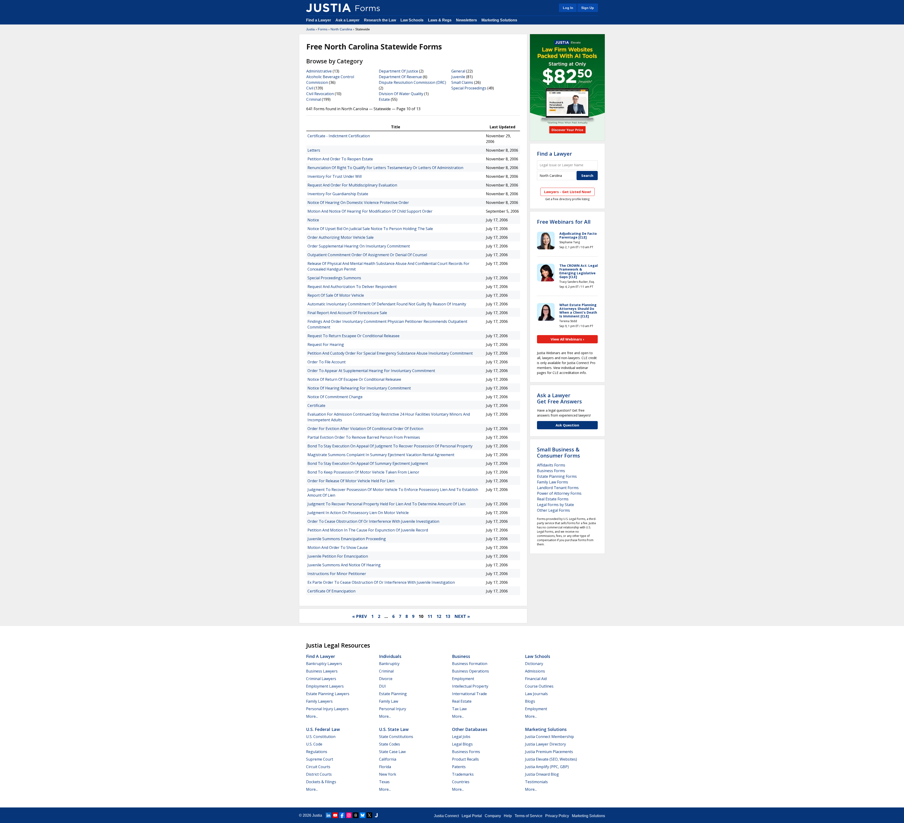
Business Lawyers (322, 671)
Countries (460, 781)
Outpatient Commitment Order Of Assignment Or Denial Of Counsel (367, 254)
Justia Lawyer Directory (545, 744)
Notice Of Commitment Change (335, 396)
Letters (313, 150)
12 (438, 616)
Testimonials (536, 781)
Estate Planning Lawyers (327, 693)
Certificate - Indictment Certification (338, 135)
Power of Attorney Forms (559, 493)
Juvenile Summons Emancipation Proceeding (346, 538)
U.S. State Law (394, 729)
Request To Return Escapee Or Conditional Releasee (353, 335)
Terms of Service (528, 816)
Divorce (385, 678)
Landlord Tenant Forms (558, 487)
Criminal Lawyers (321, 678)
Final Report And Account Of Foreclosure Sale (347, 312)
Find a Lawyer (318, 20)
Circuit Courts (318, 766)
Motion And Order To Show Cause (337, 547)
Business (461, 656)
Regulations (316, 751)
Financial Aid (536, 678)
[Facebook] (342, 815)
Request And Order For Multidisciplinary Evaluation (352, 185)
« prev (359, 616)
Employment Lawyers (325, 686)
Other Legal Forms (553, 510)
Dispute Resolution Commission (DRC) (412, 82)
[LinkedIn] (328, 815)
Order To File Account (326, 362)
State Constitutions (396, 736)
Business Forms (551, 470)
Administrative (319, 71)
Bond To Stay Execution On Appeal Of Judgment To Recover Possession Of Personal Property (389, 446)
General (458, 71)
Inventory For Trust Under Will (334, 176)
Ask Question (567, 425)
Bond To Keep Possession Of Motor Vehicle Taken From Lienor (363, 472)
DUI (382, 686)
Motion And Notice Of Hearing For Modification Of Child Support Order (369, 211)
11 (430, 616)
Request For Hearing (325, 344)
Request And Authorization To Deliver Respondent (352, 286)
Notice (313, 220)
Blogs (530, 701)
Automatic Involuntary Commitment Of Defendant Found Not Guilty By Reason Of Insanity (386, 304)
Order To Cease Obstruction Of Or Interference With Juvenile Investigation (373, 521)
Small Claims (462, 82)
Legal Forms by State (555, 504)
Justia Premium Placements (549, 751)
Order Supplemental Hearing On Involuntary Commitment (358, 246)
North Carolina (341, 29)
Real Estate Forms (553, 499)
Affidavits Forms (551, 465)
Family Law (388, 701)
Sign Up (587, 8)
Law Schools (412, 20)
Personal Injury (392, 708)
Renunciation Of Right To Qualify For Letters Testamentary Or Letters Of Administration (385, 167)
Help (508, 816)
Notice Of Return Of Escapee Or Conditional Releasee (354, 379)
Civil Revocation (320, 93)
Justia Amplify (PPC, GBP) (547, 766)
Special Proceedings (468, 88)
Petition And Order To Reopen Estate (340, 159)
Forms (322, 29)
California (387, 759)
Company (493, 816)
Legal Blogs (462, 744)
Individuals (390, 656)
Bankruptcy (389, 663)
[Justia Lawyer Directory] (376, 815)
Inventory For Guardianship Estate (337, 193)
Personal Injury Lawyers (327, 708)
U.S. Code (314, 744)
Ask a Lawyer (347, 20)
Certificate (316, 405)
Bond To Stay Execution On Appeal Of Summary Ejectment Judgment (367, 463)
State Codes (389, 744)
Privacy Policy (557, 816)
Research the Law (380, 20)
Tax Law (459, 708)
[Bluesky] (362, 815)
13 (447, 616)
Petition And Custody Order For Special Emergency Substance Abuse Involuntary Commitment (390, 353)
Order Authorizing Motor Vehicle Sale (340, 237)
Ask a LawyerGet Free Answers (559, 398)
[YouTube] (335, 815)
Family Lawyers (319, 701)
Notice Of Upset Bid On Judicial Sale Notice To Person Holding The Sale (370, 228)
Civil (309, 88)
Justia (310, 29)
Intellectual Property (470, 686)
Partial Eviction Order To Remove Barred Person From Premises (363, 437)
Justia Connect (446, 816)
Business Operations (470, 671)
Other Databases (469, 729)
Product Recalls (465, 759)
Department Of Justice (398, 71)
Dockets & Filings (321, 781)
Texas (384, 781)
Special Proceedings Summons (334, 277)
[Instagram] (349, 815)
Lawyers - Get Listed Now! (567, 191)
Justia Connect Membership (549, 736)
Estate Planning (393, 693)
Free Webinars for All (563, 222)
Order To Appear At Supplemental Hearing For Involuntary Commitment (371, 370)
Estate (384, 99)
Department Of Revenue (400, 76)
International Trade (469, 693)
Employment (463, 678)
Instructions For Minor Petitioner (336, 573)
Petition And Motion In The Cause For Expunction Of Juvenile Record (367, 530)
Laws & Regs (440, 20)
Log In (568, 8)
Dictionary (534, 663)
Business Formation (469, 663)
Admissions (535, 671)
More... (312, 716)
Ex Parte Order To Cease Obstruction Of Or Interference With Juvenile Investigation (381, 582)
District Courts (319, 774)
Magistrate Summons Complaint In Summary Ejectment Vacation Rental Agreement (380, 454)
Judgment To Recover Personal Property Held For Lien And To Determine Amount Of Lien (386, 504)
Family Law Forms (552, 482)
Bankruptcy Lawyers (324, 663)
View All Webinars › (567, 339)
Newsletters (466, 20)
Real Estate (462, 701)
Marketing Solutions (499, 20)
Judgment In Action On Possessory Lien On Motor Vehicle (358, 512)
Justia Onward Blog (542, 774)
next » (462, 616)
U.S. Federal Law (323, 729)
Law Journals (536, 693)
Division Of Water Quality (401, 93)
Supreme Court (319, 759)
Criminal (313, 99)
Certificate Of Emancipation (331, 591)
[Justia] (328, 8)
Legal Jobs (461, 736)
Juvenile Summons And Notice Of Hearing (344, 565)
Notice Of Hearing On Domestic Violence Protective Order (358, 202)
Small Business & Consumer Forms (558, 452)
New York (387, 774)
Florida (385, 766)
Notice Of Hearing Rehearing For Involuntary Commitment (359, 388)
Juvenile (458, 76)
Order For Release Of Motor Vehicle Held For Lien (350, 480)
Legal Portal (472, 816)
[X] (369, 815)
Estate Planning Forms (557, 476)
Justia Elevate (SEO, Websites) (551, 759)
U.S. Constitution (320, 736)
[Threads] (356, 815)
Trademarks (463, 774)
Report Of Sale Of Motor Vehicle (335, 295)
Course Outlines (539, 686)
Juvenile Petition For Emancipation (337, 556)
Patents (459, 766)
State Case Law (392, 751)
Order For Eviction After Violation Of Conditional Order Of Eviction (365, 428)
